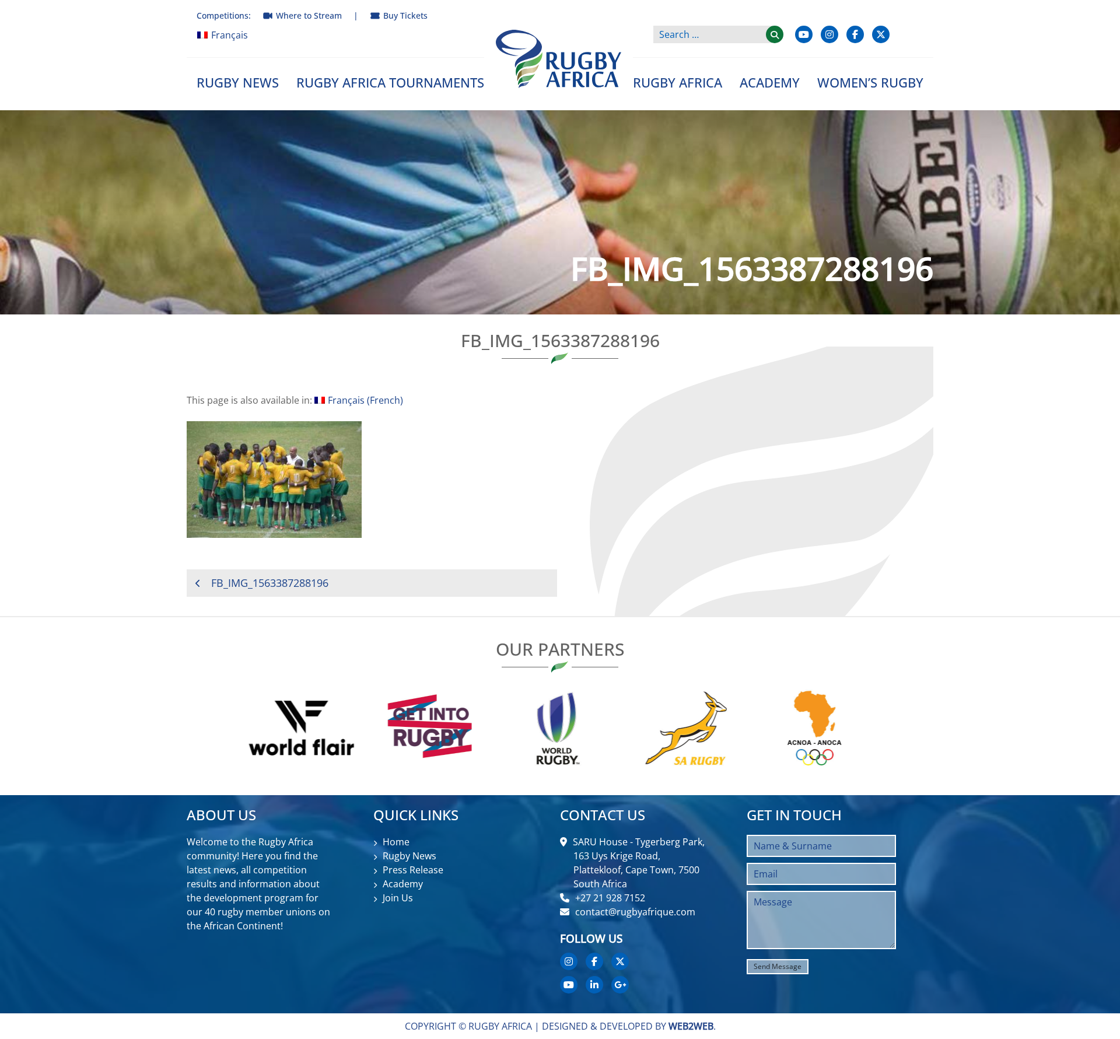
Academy (770, 82)
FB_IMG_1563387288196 (269, 583)
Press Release (413, 869)
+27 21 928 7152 (610, 897)
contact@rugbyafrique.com (635, 911)
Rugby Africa (677, 82)
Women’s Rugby (870, 82)
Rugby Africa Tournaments (390, 82)
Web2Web (690, 1026)
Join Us (398, 897)
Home (396, 841)
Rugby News (238, 82)
